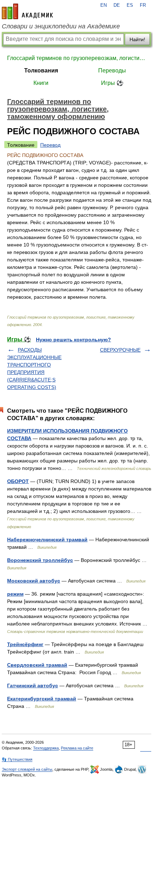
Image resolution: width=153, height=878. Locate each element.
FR (143, 5)
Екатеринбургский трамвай (41, 698)
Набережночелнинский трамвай (47, 539)
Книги (40, 83)
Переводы (112, 70)
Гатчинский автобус (32, 685)
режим (15, 594)
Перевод (50, 145)
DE (117, 5)
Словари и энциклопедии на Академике (61, 26)
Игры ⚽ (112, 83)
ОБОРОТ (18, 481)
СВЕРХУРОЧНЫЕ (120, 350)
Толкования (41, 70)
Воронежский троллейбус (40, 560)
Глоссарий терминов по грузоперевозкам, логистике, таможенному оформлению (76, 58)
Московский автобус (33, 581)
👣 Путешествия (17, 759)
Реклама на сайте (77, 748)
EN (103, 5)
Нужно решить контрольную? (73, 339)
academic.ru (27, 11)
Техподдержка (46, 748)
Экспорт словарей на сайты (27, 769)
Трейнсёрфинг (25, 644)
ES (130, 5)
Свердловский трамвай (37, 665)
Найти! (137, 39)
